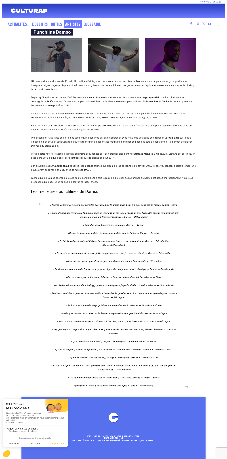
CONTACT (150, 440)
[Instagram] (197, 24)
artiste (70, 153)
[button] (217, 24)
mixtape (50, 113)
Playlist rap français (133, 440)
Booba (116, 125)
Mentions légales (80, 440)
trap (56, 89)
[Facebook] (191, 24)
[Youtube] (210, 24)
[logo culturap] (29, 11)
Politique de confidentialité (105, 440)
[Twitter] (203, 24)
